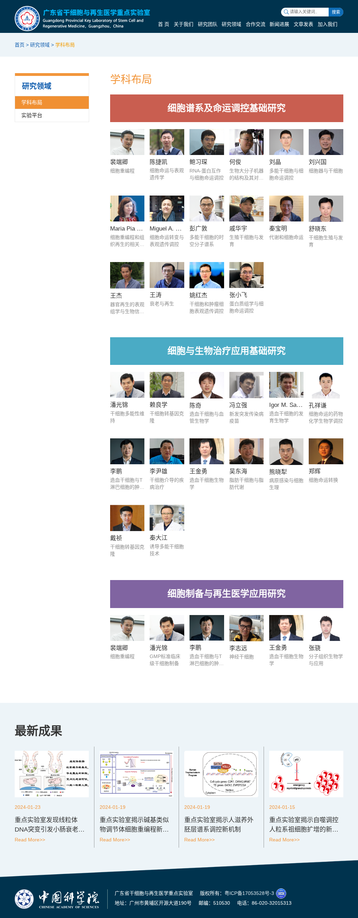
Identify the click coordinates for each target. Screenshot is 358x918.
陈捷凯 (158, 162)
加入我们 (327, 24)
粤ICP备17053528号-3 (249, 893)
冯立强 (238, 405)
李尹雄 (158, 471)
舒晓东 (318, 229)
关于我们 (183, 24)
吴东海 (238, 471)
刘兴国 (318, 162)
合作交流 (255, 24)
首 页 (163, 24)
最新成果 (38, 730)
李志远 (238, 648)
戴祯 (116, 538)
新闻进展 (279, 24)
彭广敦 (198, 228)
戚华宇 (238, 228)
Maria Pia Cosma (132, 228)
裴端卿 (119, 162)
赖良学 (158, 405)
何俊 (235, 162)
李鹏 (116, 471)
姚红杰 (198, 295)
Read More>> (30, 839)
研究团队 (207, 24)
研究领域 (231, 24)
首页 (19, 45)
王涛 (156, 295)
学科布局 (65, 45)
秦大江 (158, 538)
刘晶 (275, 162)
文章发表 (303, 24)
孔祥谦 (318, 405)
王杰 (116, 295)
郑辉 (315, 471)
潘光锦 (119, 405)
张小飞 (238, 295)
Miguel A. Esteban (173, 228)
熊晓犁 (278, 472)
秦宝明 (278, 228)
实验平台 (31, 115)
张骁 (315, 648)
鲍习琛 (198, 162)
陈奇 (195, 405)
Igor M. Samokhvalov (297, 405)
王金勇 (198, 471)
